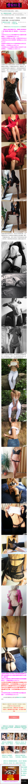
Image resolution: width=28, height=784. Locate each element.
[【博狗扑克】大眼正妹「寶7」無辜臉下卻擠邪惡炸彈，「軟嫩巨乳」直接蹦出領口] (20, 736)
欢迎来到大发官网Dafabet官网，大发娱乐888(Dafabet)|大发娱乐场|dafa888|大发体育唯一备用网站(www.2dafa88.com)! (14, 39)
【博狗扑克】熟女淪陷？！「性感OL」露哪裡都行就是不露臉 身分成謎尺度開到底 (14, 709)
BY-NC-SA (12, 706)
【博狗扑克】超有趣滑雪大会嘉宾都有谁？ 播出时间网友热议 (20, 727)
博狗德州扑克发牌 (7, 13)
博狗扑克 (15, 22)
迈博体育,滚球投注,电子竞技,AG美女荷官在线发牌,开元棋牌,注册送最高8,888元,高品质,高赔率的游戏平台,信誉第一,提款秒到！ (13, 675)
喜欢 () (15, 717)
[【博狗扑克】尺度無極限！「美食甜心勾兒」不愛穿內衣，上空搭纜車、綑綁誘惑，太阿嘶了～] (7, 749)
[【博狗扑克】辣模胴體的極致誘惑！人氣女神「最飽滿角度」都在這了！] (7, 736)
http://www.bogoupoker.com (15, 26)
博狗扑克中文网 (20, 697)
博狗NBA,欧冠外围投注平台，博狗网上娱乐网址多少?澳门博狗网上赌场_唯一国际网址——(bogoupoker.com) (13, 31)
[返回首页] (1, 13)
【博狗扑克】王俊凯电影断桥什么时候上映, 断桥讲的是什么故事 (7, 727)
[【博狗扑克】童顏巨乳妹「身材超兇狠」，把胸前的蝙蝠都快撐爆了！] (20, 749)
